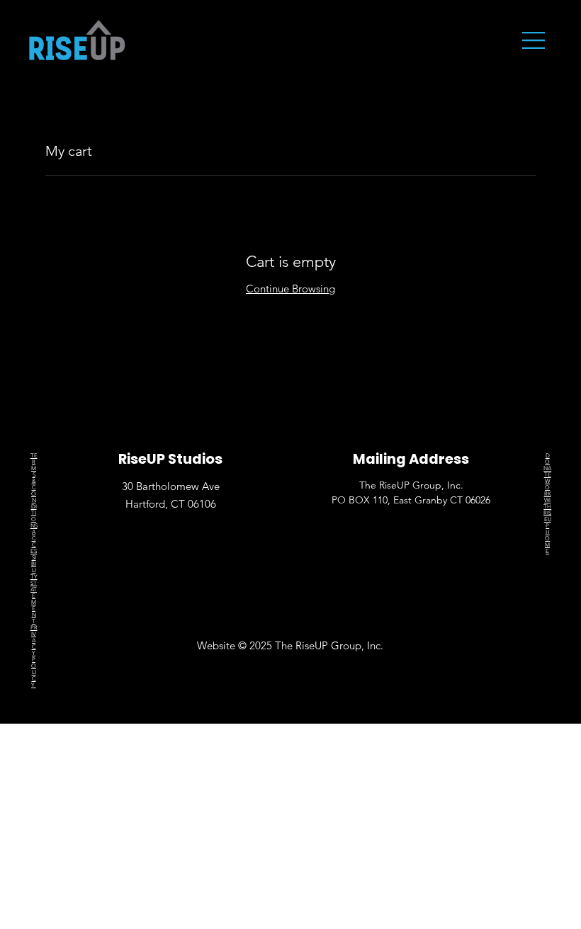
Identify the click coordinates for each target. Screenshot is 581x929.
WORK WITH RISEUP (547, 503)
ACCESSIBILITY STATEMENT (34, 577)
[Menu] (534, 40)
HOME (547, 541)
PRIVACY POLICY (34, 656)
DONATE (547, 465)
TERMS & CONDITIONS (34, 490)
